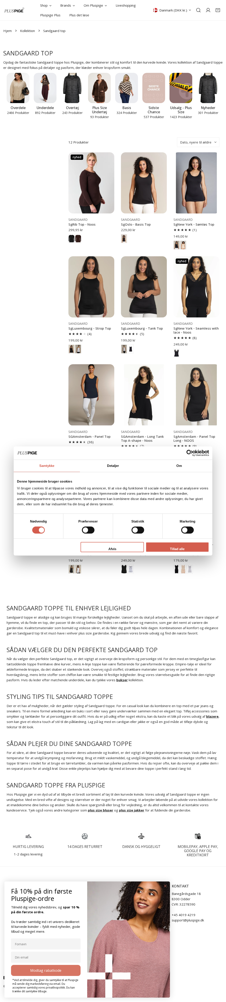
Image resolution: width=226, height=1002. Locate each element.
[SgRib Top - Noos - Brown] (78, 238)
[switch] (88, 530)
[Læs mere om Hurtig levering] (28, 836)
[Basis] (126, 88)
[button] (218, 10)
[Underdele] (45, 88)
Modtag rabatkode (45, 970)
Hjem (7, 30)
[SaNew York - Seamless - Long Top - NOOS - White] (190, 569)
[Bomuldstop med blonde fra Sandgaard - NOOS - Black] (124, 569)
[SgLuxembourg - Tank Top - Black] (131, 349)
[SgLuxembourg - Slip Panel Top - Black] (71, 569)
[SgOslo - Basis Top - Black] (124, 238)
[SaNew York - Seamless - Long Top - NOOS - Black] (176, 569)
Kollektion (27, 30)
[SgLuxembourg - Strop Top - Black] (71, 349)
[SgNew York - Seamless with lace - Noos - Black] (176, 353)
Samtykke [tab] (47, 466)
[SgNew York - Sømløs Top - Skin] (183, 245)
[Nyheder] (208, 88)
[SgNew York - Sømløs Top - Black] (176, 245)
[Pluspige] (14, 10)
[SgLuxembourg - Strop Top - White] (78, 349)
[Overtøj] (72, 88)
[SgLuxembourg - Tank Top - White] (124, 349)
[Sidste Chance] (153, 88)
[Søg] (198, 10)
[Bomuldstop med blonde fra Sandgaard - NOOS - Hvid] (131, 569)
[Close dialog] (165, 886)
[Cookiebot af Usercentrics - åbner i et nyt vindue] (189, 453)
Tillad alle (177, 549)
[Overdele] (18, 88)
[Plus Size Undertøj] (99, 88)
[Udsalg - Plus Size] (181, 88)
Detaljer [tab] (113, 466)
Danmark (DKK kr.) (173, 10)
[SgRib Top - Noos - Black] (71, 238)
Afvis (112, 549)
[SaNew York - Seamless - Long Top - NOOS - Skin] (183, 569)
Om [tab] (179, 466)
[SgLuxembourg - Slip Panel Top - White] (78, 569)
